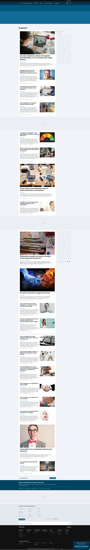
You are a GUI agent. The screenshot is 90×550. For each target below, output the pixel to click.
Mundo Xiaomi (21, 536)
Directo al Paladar (44, 531)
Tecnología (22, 356)
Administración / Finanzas (35, 488)
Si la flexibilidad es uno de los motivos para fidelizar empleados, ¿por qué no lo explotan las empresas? (29, 368)
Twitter (69, 3)
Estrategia (38, 508)
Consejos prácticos (27, 488)
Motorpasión (51, 531)
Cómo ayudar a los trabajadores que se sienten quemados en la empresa (34, 189)
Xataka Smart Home (22, 535)
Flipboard (67, 3)
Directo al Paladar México (44, 543)
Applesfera (20, 534)
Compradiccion (59, 534)
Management (22, 75)
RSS (65, 261)
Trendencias (59, 531)
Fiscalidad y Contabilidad (26, 3)
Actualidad (22, 295)
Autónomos (56, 3)
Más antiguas (52, 478)
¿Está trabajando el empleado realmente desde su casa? (28, 103)
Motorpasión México (51, 543)
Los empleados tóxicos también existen (28, 462)
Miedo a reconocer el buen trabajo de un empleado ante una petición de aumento (29, 149)
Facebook (70, 3)
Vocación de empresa (24, 400)
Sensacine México (37, 542)
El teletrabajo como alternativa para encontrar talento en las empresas (28, 88)
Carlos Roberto (25, 83)
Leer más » (49, 65)
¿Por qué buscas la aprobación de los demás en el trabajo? (29, 412)
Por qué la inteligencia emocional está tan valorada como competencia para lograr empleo (29, 320)
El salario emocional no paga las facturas (35, 293)
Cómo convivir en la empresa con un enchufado (29, 398)
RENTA (41, 3)
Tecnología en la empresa (30, 516)
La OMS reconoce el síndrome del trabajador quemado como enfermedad (29, 203)
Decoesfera (59, 532)
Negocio (48, 488)
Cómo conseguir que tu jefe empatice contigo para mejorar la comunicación (29, 338)
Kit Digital (36, 3)
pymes (41, 488)
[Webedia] (69, 0)
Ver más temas (22, 519)
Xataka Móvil (21, 532)
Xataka (20, 531)
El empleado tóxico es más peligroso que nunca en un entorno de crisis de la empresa (28, 72)
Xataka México (21, 542)
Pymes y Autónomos (67, 533)
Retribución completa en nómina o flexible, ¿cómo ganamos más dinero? (35, 257)
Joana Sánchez (25, 300)
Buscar (69, 523)
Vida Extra (28, 532)
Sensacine (35, 531)
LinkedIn (69, 261)
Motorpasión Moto (52, 532)
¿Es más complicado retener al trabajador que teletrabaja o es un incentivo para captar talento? (36, 57)
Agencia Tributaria (48, 3)
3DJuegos (28, 531)
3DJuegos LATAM (29, 542)
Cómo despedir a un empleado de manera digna (29, 384)
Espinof (35, 532)
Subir (68, 527)
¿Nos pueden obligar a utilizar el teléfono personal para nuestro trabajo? (29, 353)
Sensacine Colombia (35, 544)
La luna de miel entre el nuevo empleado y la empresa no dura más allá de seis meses (28, 305)
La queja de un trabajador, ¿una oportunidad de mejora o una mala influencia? (29, 134)
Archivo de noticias (23, 478)
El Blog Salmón (67, 531)
